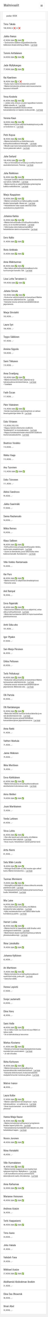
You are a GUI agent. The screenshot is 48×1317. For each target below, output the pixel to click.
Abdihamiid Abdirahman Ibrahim (19, 1281)
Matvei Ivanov (10, 1083)
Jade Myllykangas (12, 65)
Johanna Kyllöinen (12, 955)
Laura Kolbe (9, 1095)
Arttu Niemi (9, 850)
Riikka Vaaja (9, 455)
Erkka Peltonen (10, 661)
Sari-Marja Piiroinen (13, 649)
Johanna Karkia (11, 216)
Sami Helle (8, 1023)
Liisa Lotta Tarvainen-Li (15, 278)
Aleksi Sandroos (11, 491)
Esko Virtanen (10, 421)
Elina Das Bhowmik (12, 1294)
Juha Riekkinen (10, 173)
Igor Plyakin (9, 637)
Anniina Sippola (11, 349)
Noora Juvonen (11, 1138)
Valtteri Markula (11, 740)
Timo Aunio (9, 1233)
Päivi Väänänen (10, 404)
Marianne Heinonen (13, 1196)
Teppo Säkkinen (11, 336)
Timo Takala (9, 24)
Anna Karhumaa (11, 1184)
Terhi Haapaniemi (12, 1220)
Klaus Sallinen (10, 540)
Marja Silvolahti (11, 312)
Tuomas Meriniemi (12, 879)
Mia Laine (8, 900)
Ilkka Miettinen (10, 765)
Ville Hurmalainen (12, 1162)
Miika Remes (10, 528)
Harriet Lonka (10, 922)
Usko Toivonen (10, 479)
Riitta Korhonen (11, 1061)
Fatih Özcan (9, 392)
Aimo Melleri (9, 794)
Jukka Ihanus (9, 36)
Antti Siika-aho (10, 624)
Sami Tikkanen (10, 361)
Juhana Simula (10, 291)
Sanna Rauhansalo (12, 516)
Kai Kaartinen (10, 77)
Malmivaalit (11, 5)
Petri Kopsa (9, 135)
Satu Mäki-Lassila (12, 862)
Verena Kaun (9, 118)
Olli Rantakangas (11, 707)
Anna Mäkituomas (12, 262)
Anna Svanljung (10, 373)
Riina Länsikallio (11, 943)
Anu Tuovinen (10, 467)
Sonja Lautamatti (11, 999)
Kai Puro (7, 574)
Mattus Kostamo (11, 1042)
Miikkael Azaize (11, 1269)
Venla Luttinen (10, 818)
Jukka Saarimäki (11, 504)
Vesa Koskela (10, 96)
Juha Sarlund (9, 156)
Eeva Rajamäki (10, 603)
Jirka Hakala (9, 1245)
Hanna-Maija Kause (13, 1116)
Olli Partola (8, 695)
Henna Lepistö (10, 986)
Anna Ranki (8, 728)
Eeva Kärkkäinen (11, 777)
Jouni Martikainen (12, 806)
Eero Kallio (8, 237)
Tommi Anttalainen (12, 53)
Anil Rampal (9, 591)
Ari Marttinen (9, 967)
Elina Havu (8, 1011)
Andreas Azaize (11, 1208)
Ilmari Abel (8, 1306)
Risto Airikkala (10, 249)
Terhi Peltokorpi (11, 673)
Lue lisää (34, 45)
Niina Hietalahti (11, 1150)
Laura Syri (8, 324)
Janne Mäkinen (11, 753)
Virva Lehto (9, 830)
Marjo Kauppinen (11, 194)
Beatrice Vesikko (11, 443)
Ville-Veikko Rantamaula (15, 562)
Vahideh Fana (10, 1257)
